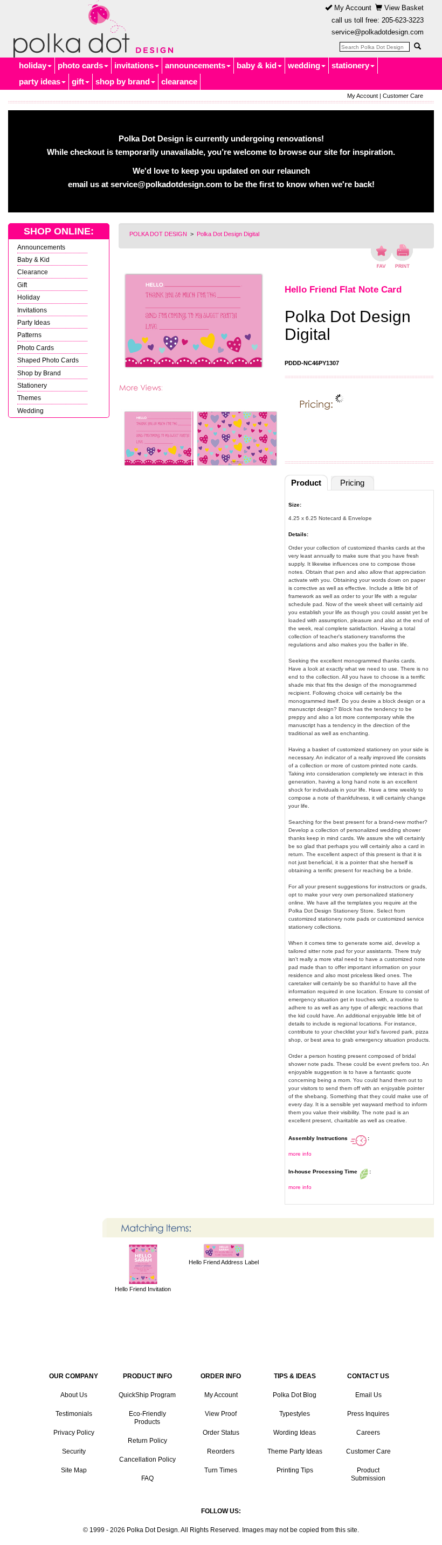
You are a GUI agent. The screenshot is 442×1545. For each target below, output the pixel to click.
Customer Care (403, 95)
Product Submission (368, 1474)
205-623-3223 (403, 20)
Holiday (28, 297)
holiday (32, 65)
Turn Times (220, 1470)
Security (74, 1451)
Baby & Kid (33, 259)
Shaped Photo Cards (48, 360)
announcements (195, 65)
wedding (304, 65)
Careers (368, 1432)
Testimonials (74, 1414)
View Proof (221, 1414)
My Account (351, 8)
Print (402, 256)
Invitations (32, 310)
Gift (22, 284)
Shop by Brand (39, 372)
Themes (29, 397)
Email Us (368, 1395)
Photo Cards (35, 347)
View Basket (403, 8)
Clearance (32, 271)
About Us (73, 1395)
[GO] (417, 46)
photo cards (80, 65)
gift (78, 81)
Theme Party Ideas (294, 1451)
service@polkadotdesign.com (378, 32)
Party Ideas (33, 322)
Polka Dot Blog (294, 1395)
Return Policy (147, 1440)
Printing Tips (295, 1470)
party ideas (39, 81)
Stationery (32, 385)
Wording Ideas (294, 1432)
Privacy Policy (73, 1432)
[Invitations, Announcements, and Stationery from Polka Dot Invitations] (90, 29)
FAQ (147, 1478)
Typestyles (294, 1414)
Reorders (220, 1451)
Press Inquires (368, 1414)
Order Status (221, 1432)
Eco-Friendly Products (147, 1418)
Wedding (30, 410)
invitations (134, 65)
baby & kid (257, 65)
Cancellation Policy (147, 1459)
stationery (350, 65)
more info (300, 1154)
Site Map (74, 1470)
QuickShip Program (147, 1395)
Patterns (29, 334)
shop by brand (122, 81)
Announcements (41, 247)
